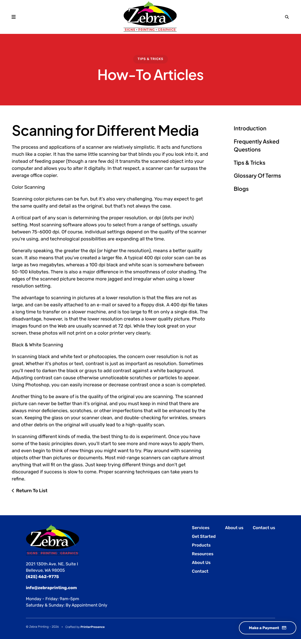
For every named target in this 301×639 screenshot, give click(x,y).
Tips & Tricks (150, 59)
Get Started (204, 536)
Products (201, 545)
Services (201, 527)
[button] (13, 17)
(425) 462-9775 (42, 576)
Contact (200, 571)
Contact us (264, 527)
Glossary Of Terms (257, 175)
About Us (201, 562)
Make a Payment (264, 628)
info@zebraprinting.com (51, 587)
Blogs (241, 188)
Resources (202, 553)
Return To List (32, 490)
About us (234, 527)
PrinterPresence (92, 627)
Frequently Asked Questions (256, 145)
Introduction (250, 128)
